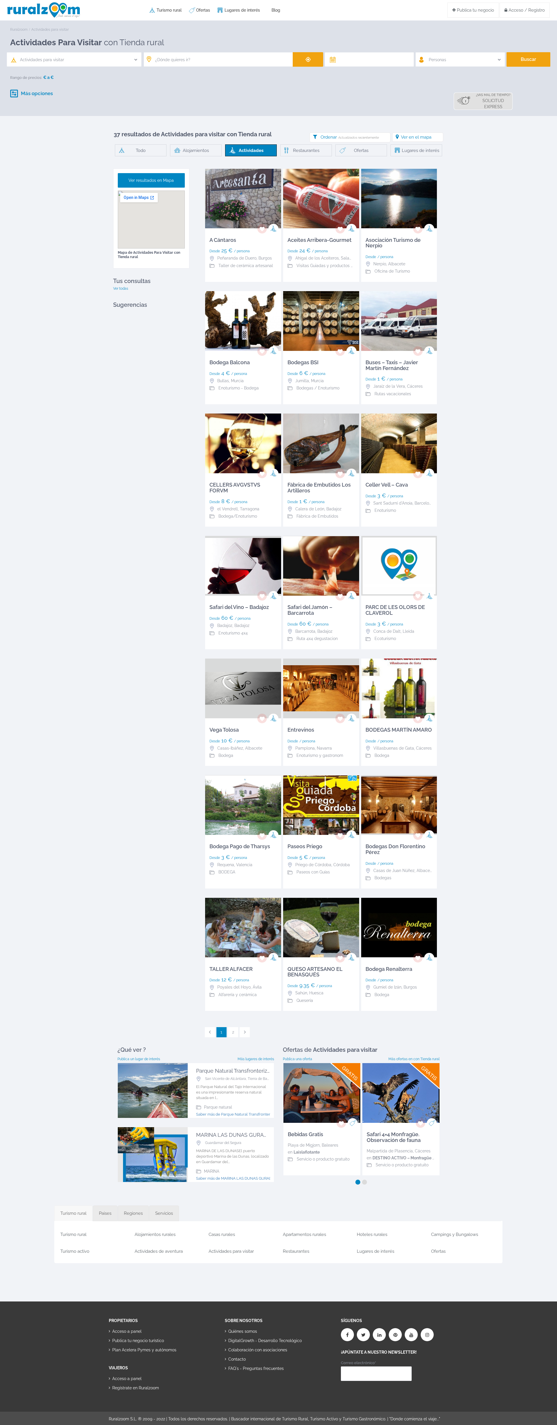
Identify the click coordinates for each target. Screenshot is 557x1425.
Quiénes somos (242, 1331)
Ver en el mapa (416, 137)
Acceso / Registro (526, 10)
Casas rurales (222, 1234)
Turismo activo (74, 1251)
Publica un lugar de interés (138, 1059)
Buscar (528, 59)
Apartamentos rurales (304, 1234)
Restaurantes (296, 1251)
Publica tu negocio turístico (138, 1340)
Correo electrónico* (358, 1363)
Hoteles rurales (372, 1234)
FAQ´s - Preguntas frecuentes (256, 1368)
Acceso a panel (127, 1331)
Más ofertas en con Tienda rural (414, 1059)
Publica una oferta (297, 1059)
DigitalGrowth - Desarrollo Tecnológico (265, 1340)
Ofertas (203, 10)
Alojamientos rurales (155, 1234)
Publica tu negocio (475, 10)
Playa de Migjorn (304, 1145)
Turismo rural (169, 10)
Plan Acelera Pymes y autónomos (144, 1350)
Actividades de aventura (159, 1251)
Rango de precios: (26, 77)
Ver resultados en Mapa (151, 180)
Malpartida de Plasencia (390, 1151)
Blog (276, 10)
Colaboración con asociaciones (257, 1350)
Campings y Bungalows (454, 1234)
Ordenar (350, 137)
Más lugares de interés (256, 1059)
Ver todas (120, 289)
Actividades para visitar (231, 1251)
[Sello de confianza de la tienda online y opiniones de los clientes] (246, 1387)
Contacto (237, 1359)
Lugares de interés (242, 10)
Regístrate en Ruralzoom (135, 1388)
